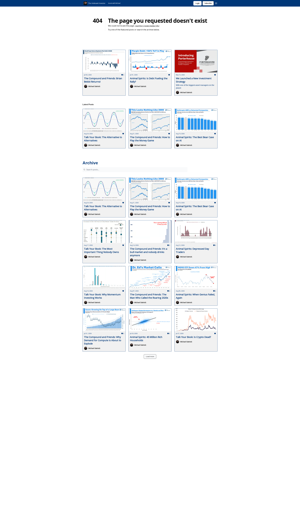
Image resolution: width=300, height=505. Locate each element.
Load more (150, 356)
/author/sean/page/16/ (147, 26)
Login (197, 3)
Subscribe (208, 3)
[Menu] (216, 3)
